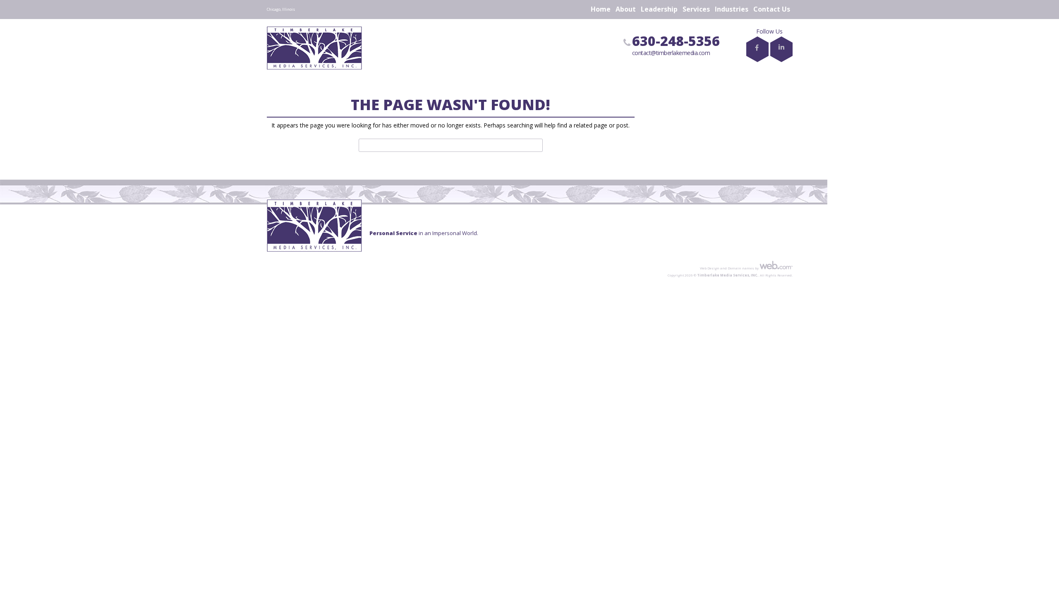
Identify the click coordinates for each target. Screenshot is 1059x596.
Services (696, 9)
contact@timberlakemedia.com (671, 53)
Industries (731, 9)
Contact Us (771, 9)
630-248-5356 (676, 41)
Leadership (659, 9)
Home (601, 9)
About (626, 9)
